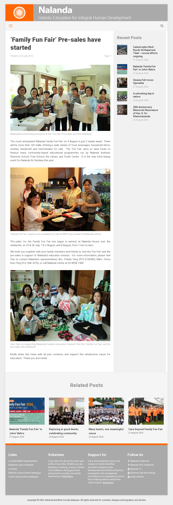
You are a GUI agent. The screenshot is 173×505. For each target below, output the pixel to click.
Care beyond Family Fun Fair (145, 429)
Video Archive (137, 476)
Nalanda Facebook (139, 461)
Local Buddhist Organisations (22, 461)
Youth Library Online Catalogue (23, 476)
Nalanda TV (135, 469)
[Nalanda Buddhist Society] (86, 9)
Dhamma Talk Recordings (142, 473)
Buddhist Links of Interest (20, 465)
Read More (67, 476)
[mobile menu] (8, 26)
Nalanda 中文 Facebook (142, 465)
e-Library (12, 469)
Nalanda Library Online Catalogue (24, 473)
